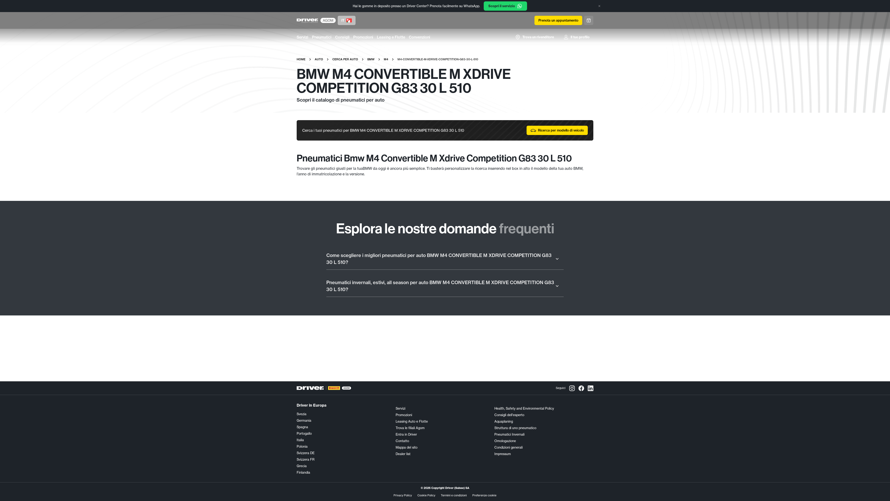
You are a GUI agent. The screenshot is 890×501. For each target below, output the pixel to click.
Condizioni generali (508, 447)
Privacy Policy (403, 495)
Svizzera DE (306, 453)
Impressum (502, 454)
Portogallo (304, 433)
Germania (304, 420)
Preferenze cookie (484, 495)
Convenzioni (419, 37)
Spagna (302, 427)
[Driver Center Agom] (307, 20)
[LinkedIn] (590, 388)
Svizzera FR (306, 459)
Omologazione (505, 441)
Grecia (302, 466)
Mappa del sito (406, 447)
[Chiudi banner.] (599, 6)
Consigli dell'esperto (509, 415)
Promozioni (363, 37)
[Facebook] (581, 388)
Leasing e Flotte (391, 37)
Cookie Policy (426, 495)
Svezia (301, 414)
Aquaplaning (503, 421)
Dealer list (403, 454)
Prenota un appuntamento (558, 20)
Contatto (402, 441)
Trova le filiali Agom (410, 428)
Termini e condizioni (454, 495)
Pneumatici (321, 37)
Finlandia (303, 472)
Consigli (342, 37)
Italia (300, 440)
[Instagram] (572, 388)
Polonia (302, 446)
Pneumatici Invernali (509, 434)
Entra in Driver (406, 434)
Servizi (302, 37)
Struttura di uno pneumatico (515, 428)
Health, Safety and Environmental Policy (524, 408)
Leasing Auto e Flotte (412, 421)
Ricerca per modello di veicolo (561, 130)
